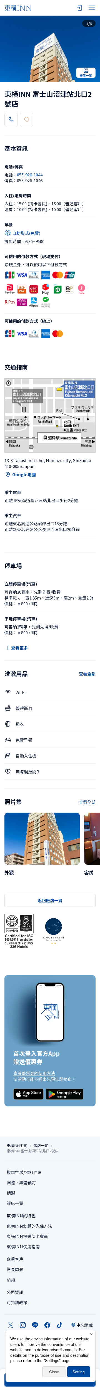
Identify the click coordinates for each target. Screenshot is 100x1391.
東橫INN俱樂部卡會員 (27, 1236)
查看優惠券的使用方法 (34, 1073)
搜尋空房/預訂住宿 (24, 1172)
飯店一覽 (41, 1145)
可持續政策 (17, 1302)
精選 (11, 1193)
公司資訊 (15, 1292)
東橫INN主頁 (17, 1145)
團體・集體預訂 (21, 1182)
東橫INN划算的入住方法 (29, 1226)
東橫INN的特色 (21, 1216)
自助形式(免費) (26, 233)
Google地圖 (24, 474)
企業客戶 (15, 1259)
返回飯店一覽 (50, 900)
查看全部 (87, 674)
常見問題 (15, 1269)
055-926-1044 (29, 174)
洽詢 (11, 1280)
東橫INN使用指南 (23, 1246)
